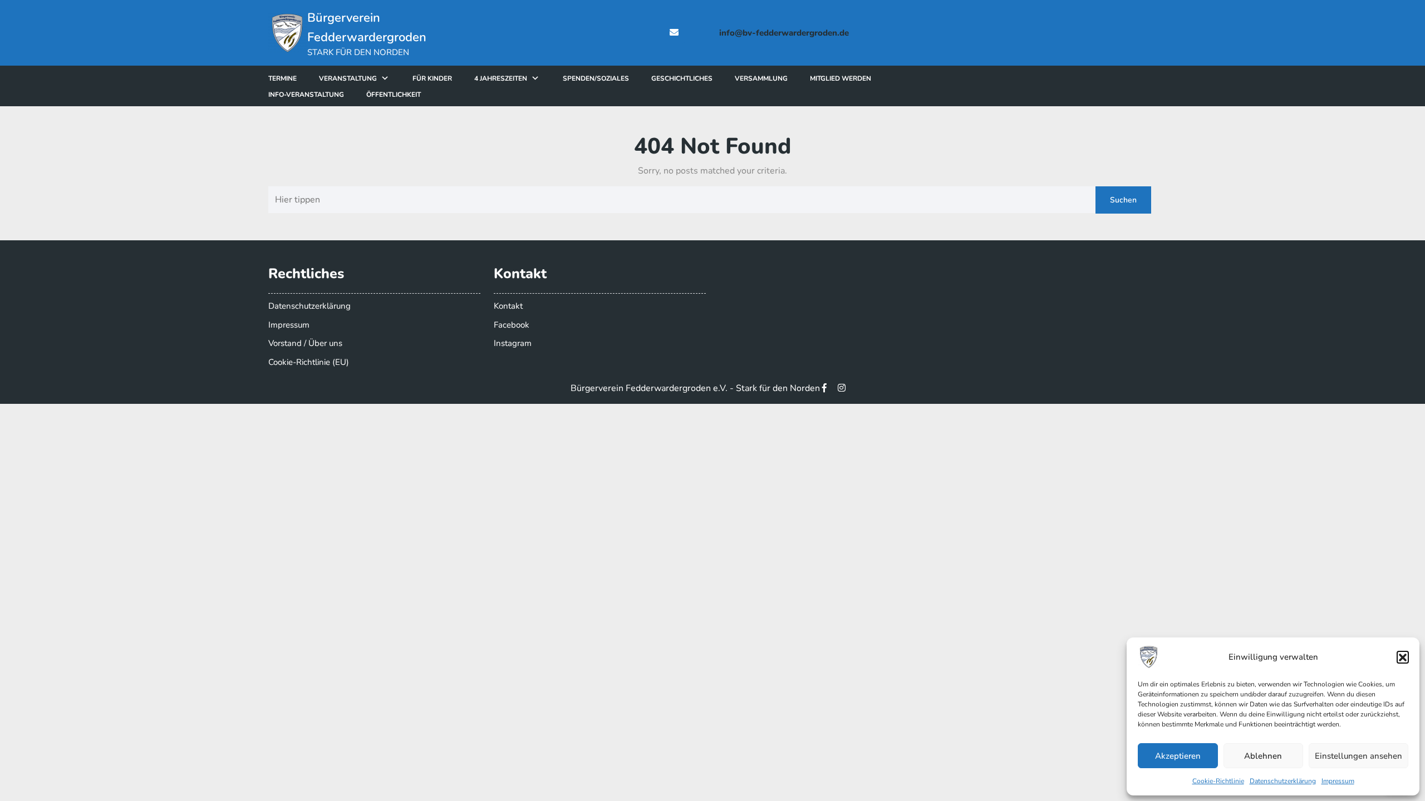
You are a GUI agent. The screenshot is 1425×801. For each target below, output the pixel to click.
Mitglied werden (840, 78)
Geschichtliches (681, 78)
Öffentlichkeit (393, 94)
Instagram (513, 343)
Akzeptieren (1178, 756)
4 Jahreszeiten (500, 78)
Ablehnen (1263, 756)
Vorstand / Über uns (305, 343)
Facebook (511, 324)
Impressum (1337, 781)
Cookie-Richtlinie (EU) (308, 362)
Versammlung (761, 78)
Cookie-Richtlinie (1218, 781)
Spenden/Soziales (596, 78)
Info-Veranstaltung (306, 94)
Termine (282, 78)
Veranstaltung (348, 78)
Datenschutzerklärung (1283, 781)
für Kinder (432, 78)
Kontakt (508, 306)
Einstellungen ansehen (1358, 756)
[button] (1402, 656)
